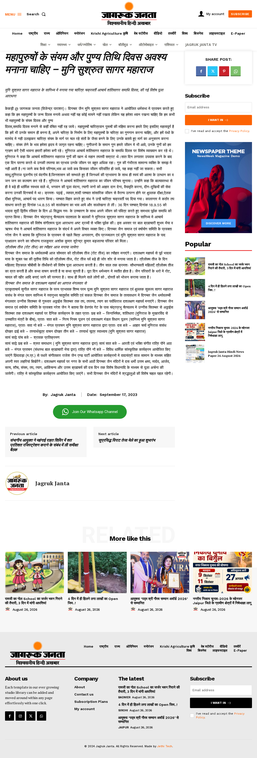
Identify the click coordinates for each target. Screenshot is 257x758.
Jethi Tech (164, 746)
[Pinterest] (224, 71)
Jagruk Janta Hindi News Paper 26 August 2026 (226, 354)
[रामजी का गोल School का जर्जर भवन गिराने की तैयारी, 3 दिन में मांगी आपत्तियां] (195, 266)
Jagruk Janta (63, 394)
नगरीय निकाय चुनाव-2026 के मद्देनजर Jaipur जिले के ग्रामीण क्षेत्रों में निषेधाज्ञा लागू (228, 331)
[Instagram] (20, 715)
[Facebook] (201, 71)
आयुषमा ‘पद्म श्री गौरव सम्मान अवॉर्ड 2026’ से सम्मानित (228, 310)
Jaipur (123, 727)
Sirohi (123, 710)
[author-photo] (8, 609)
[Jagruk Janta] (17, 483)
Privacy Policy (239, 131)
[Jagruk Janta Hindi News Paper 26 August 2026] (195, 354)
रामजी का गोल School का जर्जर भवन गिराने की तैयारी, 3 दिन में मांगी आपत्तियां (229, 266)
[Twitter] (213, 71)
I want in (215, 120)
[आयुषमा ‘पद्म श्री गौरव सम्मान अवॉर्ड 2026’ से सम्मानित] (195, 310)
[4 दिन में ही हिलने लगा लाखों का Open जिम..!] (195, 288)
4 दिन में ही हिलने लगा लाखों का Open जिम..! (147, 705)
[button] (37, 14)
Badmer (124, 697)
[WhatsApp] (236, 71)
